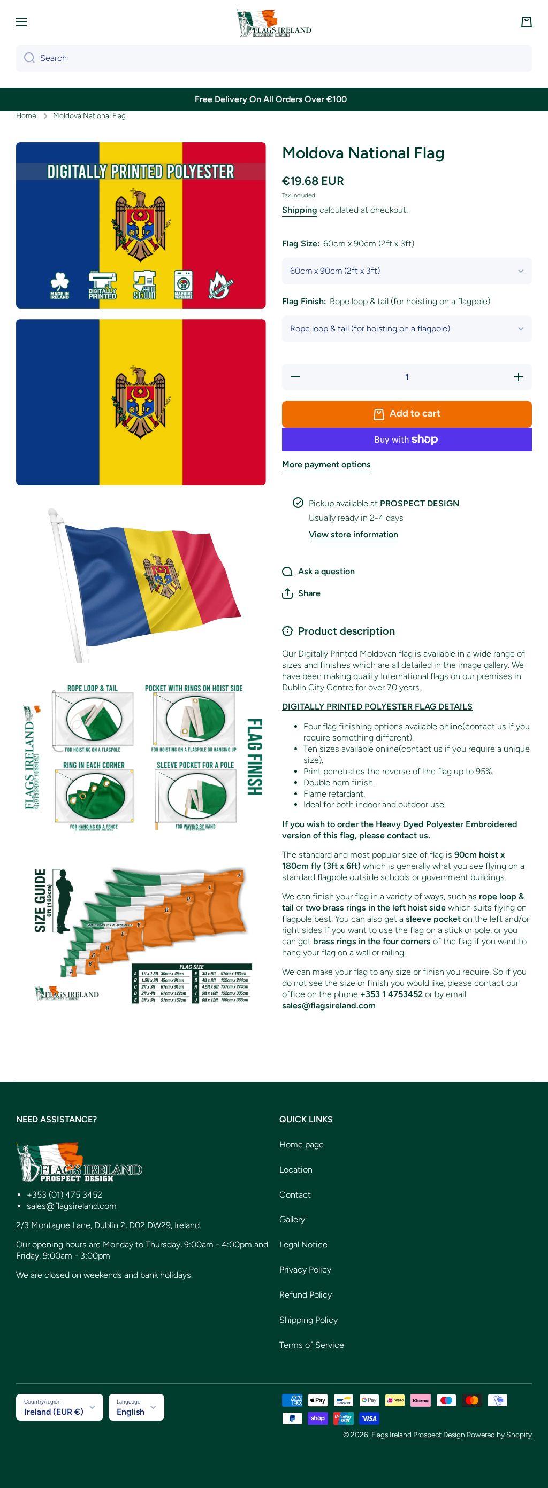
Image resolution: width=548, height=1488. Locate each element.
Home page (301, 1144)
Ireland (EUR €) (53, 1412)
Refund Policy (305, 1295)
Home (26, 115)
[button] (526, 22)
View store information (353, 534)
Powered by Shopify (499, 1434)
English (130, 1412)
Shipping (299, 210)
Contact (295, 1195)
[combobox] (274, 58)
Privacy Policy (305, 1270)
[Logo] (274, 22)
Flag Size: (348, 243)
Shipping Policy (308, 1320)
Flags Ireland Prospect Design (418, 1434)
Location (296, 1170)
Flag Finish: (386, 301)
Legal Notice (303, 1244)
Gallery (292, 1219)
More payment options (326, 464)
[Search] (25, 58)
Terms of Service (311, 1345)
